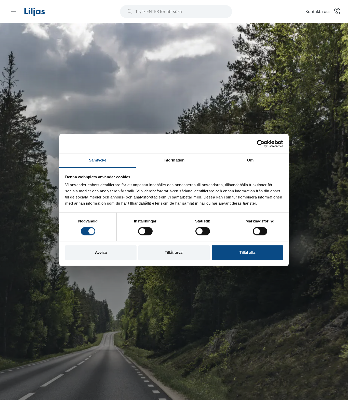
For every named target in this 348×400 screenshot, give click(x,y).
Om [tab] (250, 160)
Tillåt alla (247, 252)
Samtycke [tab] (97, 160)
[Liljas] (39, 11)
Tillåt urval (174, 252)
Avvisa (101, 252)
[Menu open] (14, 11)
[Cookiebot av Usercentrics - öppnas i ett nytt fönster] (260, 143)
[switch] (145, 231)
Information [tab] (174, 160)
